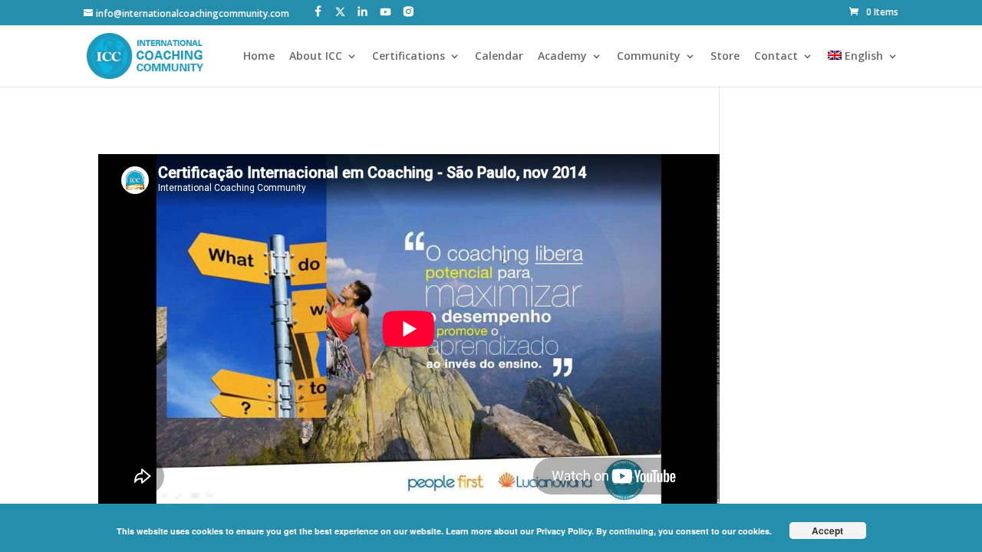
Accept (827, 530)
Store (725, 57)
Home (259, 57)
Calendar (499, 57)
